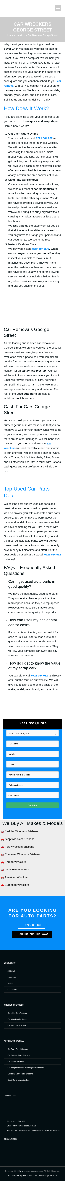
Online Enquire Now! (33, 934)
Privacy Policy (22, 1176)
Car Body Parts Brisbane (18, 1049)
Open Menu (58, 8)
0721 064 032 (32, 925)
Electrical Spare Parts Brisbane (20, 1074)
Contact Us (12, 989)
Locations (20, 35)
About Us (11, 971)
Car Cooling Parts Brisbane (19, 1055)
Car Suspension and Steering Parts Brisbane (26, 1068)
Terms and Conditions (38, 1176)
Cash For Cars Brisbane (17, 1013)
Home (10, 35)
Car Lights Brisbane (16, 1061)
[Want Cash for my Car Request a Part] (32, 733)
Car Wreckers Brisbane (17, 1019)
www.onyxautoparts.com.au (31, 1171)
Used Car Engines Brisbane (19, 1080)
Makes (10, 983)
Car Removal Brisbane (17, 1025)
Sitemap (11, 1176)
